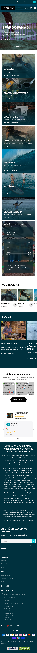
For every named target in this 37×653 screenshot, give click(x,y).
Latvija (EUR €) (14, 626)
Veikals (3, 561)
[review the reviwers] (7, 429)
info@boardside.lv (9, 597)
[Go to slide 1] (17, 438)
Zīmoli (3, 567)
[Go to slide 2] (18, 438)
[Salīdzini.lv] (12, 648)
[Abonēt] (33, 541)
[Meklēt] (25, 8)
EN (4, 625)
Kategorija (4, 564)
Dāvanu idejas (9, 344)
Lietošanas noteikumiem (21, 546)
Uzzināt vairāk (7, 353)
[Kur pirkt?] (24, 648)
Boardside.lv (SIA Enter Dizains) (15, 641)
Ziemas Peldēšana (7, 578)
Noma (3, 581)
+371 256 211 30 (8, 600)
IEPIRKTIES (5, 39)
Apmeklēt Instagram (18, 399)
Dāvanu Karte (5, 575)
